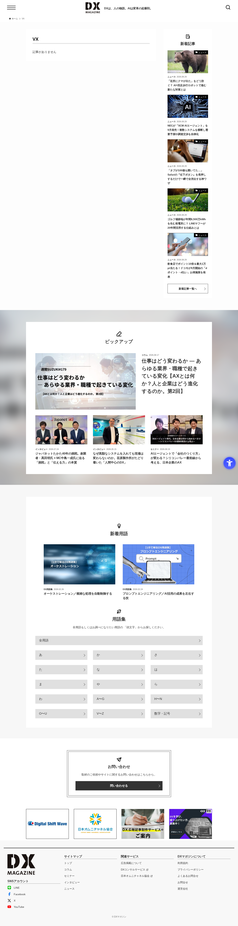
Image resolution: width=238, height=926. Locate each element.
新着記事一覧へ (188, 288)
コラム (68, 869)
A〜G (100, 699)
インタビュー (72, 882)
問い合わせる (119, 785)
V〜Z (100, 713)
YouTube (19, 906)
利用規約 (183, 863)
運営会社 (183, 888)
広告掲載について (131, 863)
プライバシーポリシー (191, 869)
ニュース (69, 888)
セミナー (69, 875)
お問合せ (183, 882)
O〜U (43, 713)
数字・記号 (162, 713)
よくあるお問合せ (188, 875)
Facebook (19, 894)
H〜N (158, 699)
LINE (17, 887)
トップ (68, 863)
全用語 (44, 640)
